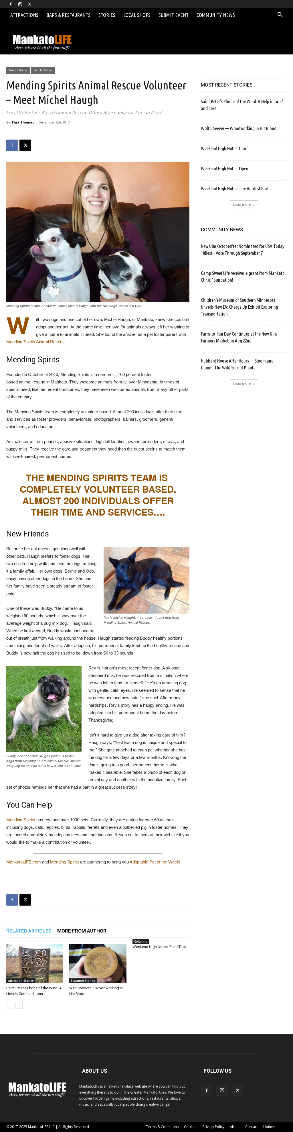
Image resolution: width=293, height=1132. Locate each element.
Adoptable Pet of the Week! (155, 861)
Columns (140, 941)
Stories (106, 15)
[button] (280, 15)
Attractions (24, 15)
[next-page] (19, 1005)
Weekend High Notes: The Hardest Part (235, 188)
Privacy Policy (213, 1126)
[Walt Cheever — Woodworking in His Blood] (97, 963)
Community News (216, 15)
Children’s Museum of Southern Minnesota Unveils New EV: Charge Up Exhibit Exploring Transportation (239, 306)
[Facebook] (10, 4)
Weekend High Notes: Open (224, 168)
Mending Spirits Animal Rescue (35, 341)
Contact (251, 1126)
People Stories (43, 70)
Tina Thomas (22, 122)
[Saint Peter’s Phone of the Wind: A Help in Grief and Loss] (34, 963)
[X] (29, 4)
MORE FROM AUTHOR (81, 931)
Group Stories (18, 70)
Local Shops (137, 15)
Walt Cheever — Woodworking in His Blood (238, 128)
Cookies (190, 1126)
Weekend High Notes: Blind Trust (159, 947)
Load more (242, 204)
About (235, 1126)
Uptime (269, 1126)
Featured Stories (83, 981)
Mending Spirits (20, 819)
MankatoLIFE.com (23, 861)
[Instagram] (20, 4)
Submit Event (174, 15)
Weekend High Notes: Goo (223, 148)
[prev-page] (9, 1005)
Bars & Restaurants (68, 15)
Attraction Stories (21, 981)
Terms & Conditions (162, 1126)
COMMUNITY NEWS (222, 229)
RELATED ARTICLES (29, 931)
